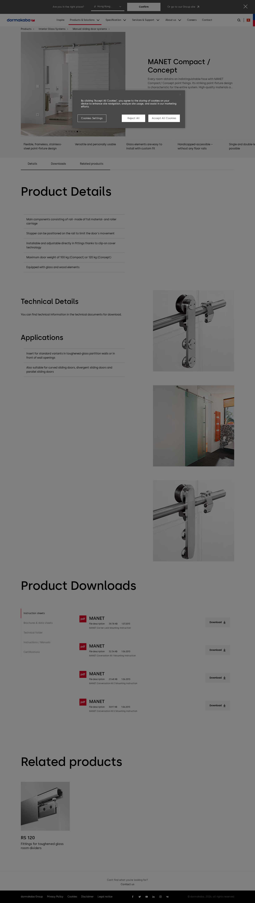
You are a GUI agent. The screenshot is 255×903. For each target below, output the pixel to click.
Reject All (134, 118)
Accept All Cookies (164, 118)
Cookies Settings (92, 118)
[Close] (180, 94)
